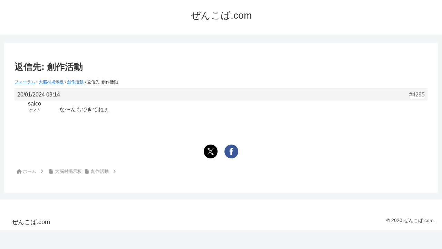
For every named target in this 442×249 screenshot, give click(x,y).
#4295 (417, 95)
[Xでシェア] (211, 151)
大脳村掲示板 (51, 82)
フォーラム (25, 82)
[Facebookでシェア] (231, 151)
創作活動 (75, 82)
